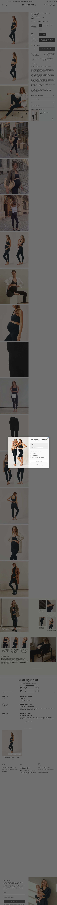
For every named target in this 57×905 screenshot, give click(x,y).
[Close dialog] (48, 438)
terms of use (42, 465)
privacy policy (36, 465)
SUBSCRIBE (39, 461)
